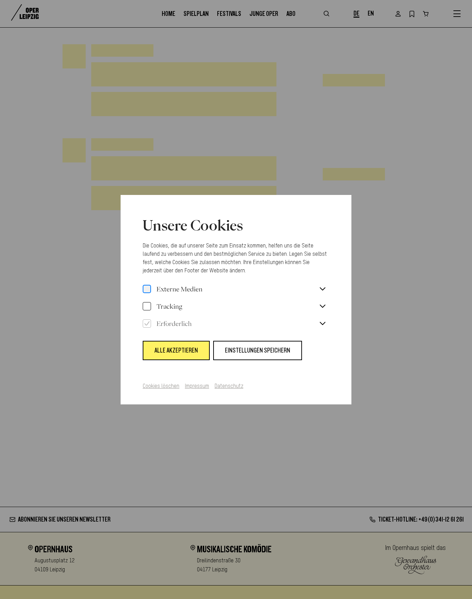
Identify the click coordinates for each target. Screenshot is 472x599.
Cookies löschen (161, 386)
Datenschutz (229, 386)
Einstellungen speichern (257, 350)
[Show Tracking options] (322, 306)
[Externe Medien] (147, 289)
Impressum (197, 386)
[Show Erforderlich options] (322, 324)
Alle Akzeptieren (176, 350)
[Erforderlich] (147, 323)
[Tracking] (147, 306)
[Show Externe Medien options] (322, 289)
